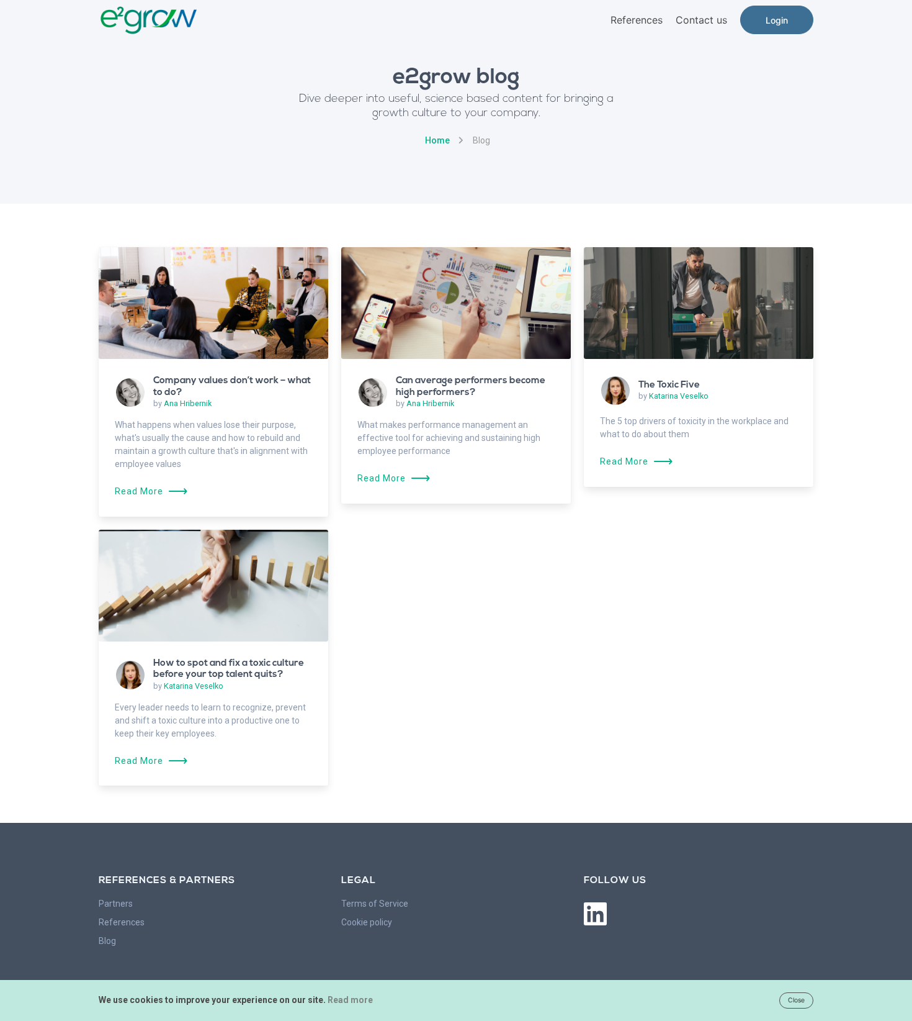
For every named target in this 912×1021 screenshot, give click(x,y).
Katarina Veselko (679, 396)
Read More (152, 491)
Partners (116, 904)
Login (777, 20)
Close (796, 1000)
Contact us (701, 20)
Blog (107, 941)
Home (437, 140)
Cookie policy (366, 922)
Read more (350, 1000)
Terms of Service (374, 904)
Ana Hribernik (188, 403)
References (636, 20)
